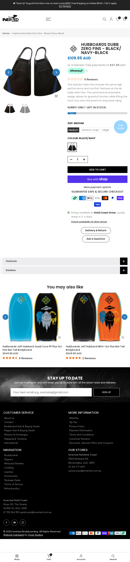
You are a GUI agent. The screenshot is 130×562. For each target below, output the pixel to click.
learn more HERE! (61, 3)
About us (9, 418)
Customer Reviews (79, 438)
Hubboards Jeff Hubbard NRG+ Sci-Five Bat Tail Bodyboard (95, 348)
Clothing (9, 467)
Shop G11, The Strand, (15, 504)
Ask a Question (95, 238)
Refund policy (11, 488)
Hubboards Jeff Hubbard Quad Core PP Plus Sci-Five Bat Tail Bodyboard (33, 348)
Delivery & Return (95, 230)
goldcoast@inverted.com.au (36, 512)
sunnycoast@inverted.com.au (84, 470)
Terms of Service (13, 484)
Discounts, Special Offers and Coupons (91, 442)
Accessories (11, 476)
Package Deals (12, 480)
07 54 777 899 (76, 466)
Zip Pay (73, 422)
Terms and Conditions (81, 434)
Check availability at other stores (89, 221)
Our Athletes (65, 6)
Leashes (8, 472)
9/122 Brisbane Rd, (78, 458)
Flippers (8, 459)
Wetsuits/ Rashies (14, 463)
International (11, 442)
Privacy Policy (76, 426)
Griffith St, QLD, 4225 (15, 508)
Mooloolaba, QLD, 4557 (81, 462)
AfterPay (74, 418)
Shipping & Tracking (15, 438)
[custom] (6, 522)
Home (6, 33)
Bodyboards (11, 455)
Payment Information (80, 430)
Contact (8, 422)
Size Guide (120, 127)
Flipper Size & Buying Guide (19, 430)
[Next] (56, 72)
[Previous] (9, 72)
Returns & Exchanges (16, 434)
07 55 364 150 (11, 512)
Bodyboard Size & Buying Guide (22, 426)
